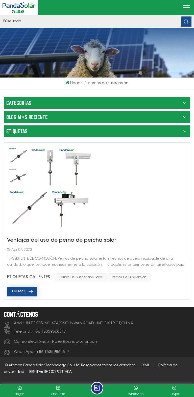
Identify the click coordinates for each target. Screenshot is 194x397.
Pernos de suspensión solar (80, 277)
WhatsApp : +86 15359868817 (41, 352)
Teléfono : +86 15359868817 (40, 332)
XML (146, 365)
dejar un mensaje (97, 388)
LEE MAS (19, 291)
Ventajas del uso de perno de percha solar (61, 240)
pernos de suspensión (129, 277)
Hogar (76, 83)
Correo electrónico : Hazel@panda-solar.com (56, 342)
